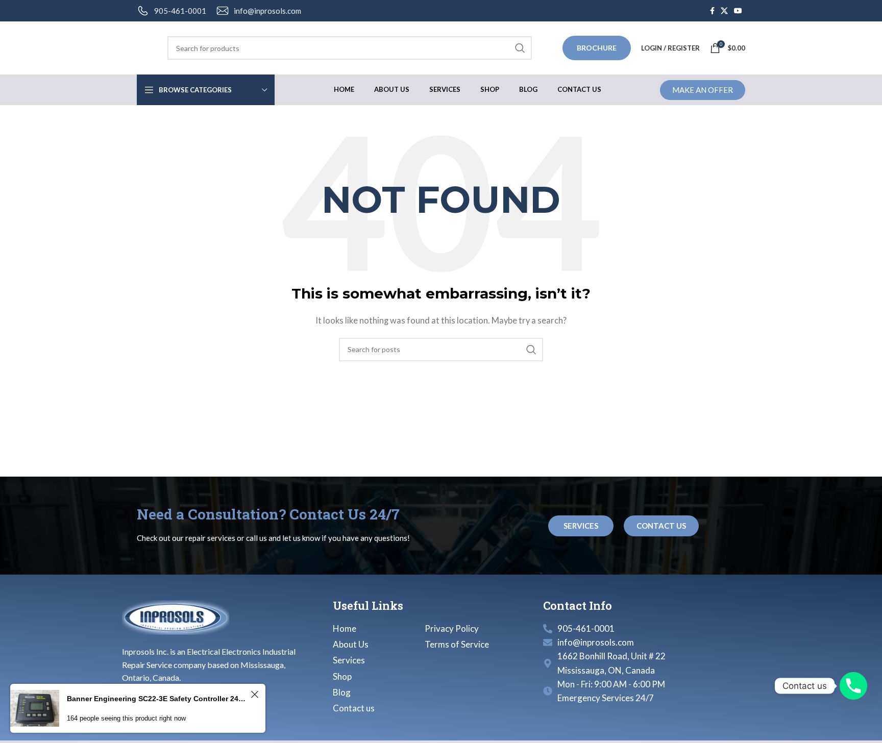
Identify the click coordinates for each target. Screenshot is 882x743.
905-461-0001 (180, 10)
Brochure (597, 47)
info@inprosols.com (267, 10)
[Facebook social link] (712, 11)
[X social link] (724, 11)
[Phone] (853, 686)
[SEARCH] (520, 48)
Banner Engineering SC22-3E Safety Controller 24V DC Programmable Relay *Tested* (157, 699)
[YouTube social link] (738, 11)
